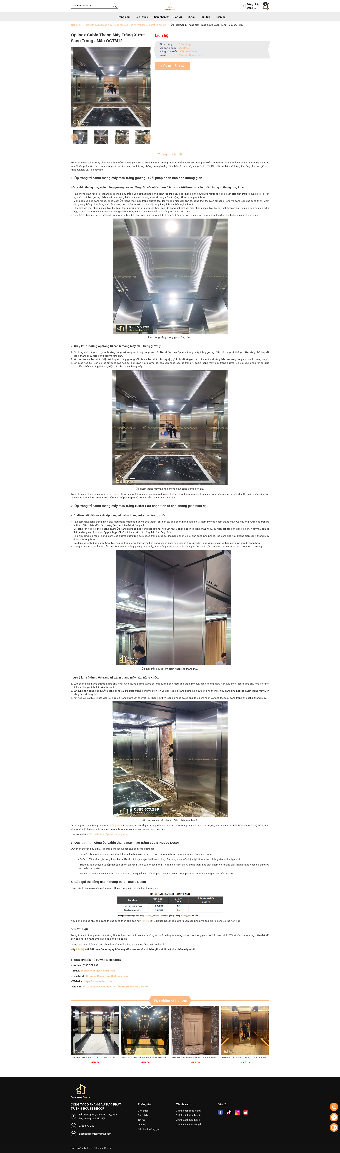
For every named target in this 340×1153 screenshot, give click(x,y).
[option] (80, 137)
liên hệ (145, 920)
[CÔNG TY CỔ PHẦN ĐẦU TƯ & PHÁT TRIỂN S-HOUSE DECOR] (170, 6)
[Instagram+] (237, 1112)
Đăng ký (251, 7)
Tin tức (141, 1119)
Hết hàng (95, 1030)
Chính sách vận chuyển (189, 1124)
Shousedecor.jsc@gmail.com (95, 1133)
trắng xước (116, 825)
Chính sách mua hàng (188, 1110)
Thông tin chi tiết (170, 154)
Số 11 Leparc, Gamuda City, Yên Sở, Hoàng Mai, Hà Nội (115, 986)
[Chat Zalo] (334, 1127)
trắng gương (113, 494)
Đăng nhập (253, 4)
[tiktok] (229, 1112)
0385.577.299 (86, 1125)
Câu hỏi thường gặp (149, 1129)
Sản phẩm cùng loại (170, 1000)
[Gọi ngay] (334, 1107)
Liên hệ (142, 1124)
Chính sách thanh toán (188, 1115)
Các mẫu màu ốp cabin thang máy (108, 834)
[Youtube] (245, 1112)
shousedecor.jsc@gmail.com (98, 970)
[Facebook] (220, 1112)
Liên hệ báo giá (172, 66)
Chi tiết (94, 1030)
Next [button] (147, 137)
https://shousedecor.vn (98, 981)
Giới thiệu (143, 1110)
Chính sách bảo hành (188, 1119)
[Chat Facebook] (334, 1117)
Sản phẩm (143, 1115)
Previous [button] (74, 137)
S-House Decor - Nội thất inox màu (107, 976)
